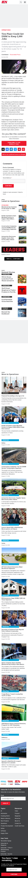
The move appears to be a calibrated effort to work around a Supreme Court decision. (14, 698)
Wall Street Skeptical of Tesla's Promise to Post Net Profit (9, 290)
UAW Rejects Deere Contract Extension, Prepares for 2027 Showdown (14, 724)
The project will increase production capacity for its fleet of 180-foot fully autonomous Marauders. (12, 472)
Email (2, 795)
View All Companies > (14, 259)
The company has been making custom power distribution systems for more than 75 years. (13, 603)
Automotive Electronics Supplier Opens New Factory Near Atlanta (9, 238)
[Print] (3, 149)
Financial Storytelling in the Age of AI (13, 396)
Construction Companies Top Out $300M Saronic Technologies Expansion (9, 227)
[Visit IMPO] (24, 781)
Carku (3, 543)
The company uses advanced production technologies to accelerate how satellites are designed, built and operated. (13, 668)
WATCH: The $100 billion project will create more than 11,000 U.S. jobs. (14, 765)
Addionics (4, 737)
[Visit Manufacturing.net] (10, 784)
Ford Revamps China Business (7, 300)
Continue (14, 874)
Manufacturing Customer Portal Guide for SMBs (9, 207)
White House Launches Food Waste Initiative (8, 279)
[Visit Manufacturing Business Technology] (17, 784)
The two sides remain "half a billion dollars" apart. (11, 728)
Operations (6, 30)
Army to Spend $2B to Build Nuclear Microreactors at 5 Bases (12, 528)
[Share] (7, 149)
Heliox (3, 443)
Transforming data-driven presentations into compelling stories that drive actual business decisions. (14, 399)
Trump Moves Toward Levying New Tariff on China (12, 694)
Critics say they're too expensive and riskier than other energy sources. (14, 532)
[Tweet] (15, 149)
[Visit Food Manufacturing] (10, 781)
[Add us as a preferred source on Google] (23, 149)
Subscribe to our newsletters (14, 143)
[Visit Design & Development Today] (3, 781)
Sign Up (5, 803)
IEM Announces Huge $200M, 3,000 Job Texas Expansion (13, 599)
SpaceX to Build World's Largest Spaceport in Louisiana (11, 761)
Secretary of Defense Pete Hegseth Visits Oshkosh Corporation (13, 630)
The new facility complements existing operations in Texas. (12, 431)
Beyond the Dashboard (6, 313)
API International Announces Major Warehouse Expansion (12, 567)
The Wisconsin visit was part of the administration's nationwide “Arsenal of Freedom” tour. (12, 635)
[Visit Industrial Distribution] (3, 784)
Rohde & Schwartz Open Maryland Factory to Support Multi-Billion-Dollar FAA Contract (9, 217)
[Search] (20, 2)
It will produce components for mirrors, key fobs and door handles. (14, 502)
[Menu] (24, 2)
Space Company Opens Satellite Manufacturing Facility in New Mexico (13, 663)
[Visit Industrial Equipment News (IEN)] (17, 781)
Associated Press (15, 54)
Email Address (7, 178)
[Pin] (19, 149)
